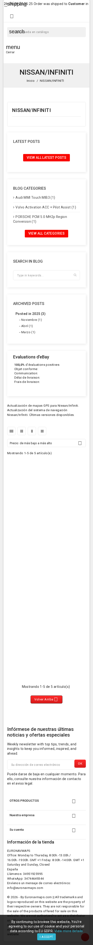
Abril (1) (27, 326)
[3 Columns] (22, 431)
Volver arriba (46, 699)
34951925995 (32, 874)
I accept (46, 937)
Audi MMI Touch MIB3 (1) (35, 197)
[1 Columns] (42, 431)
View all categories (46, 233)
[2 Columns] (32, 431)
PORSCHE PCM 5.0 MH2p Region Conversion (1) (40, 219)
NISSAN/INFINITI (31, 110)
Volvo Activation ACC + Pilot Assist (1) (46, 207)
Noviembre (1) (31, 320)
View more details (68, 931)
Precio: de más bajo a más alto (46, 443)
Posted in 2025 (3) (31, 314)
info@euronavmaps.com (25, 888)
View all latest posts (46, 157)
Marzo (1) (28, 332)
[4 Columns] (11, 431)
